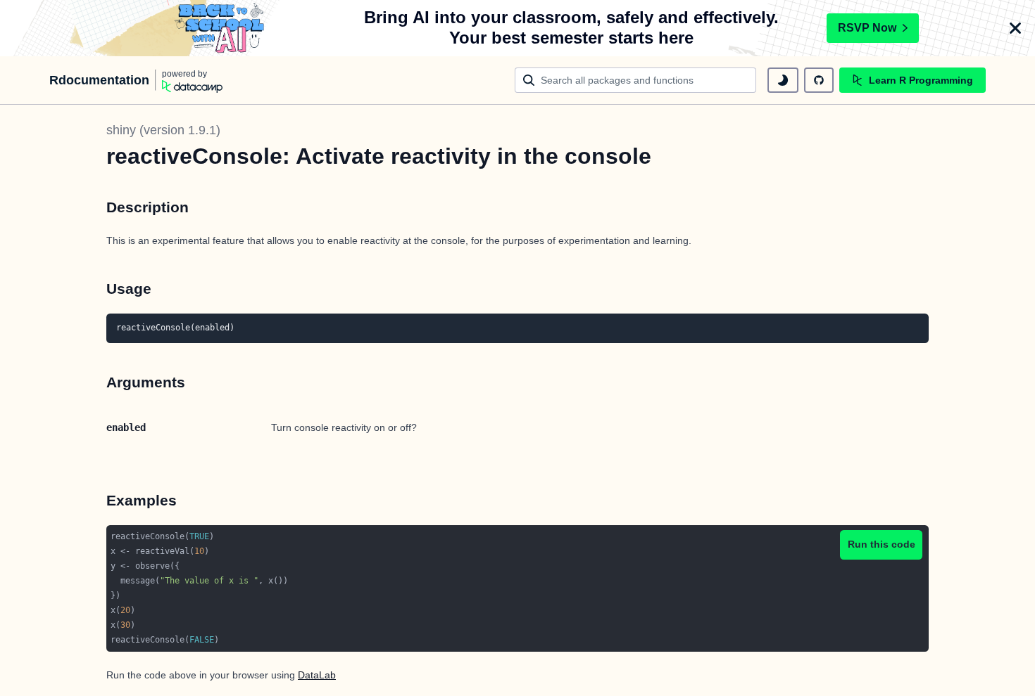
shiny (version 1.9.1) (163, 130)
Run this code (881, 544)
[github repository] (819, 80)
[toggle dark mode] (782, 80)
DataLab (317, 675)
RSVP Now (867, 28)
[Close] (1015, 28)
